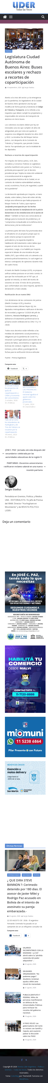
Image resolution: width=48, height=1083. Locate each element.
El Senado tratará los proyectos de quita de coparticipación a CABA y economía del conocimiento (12, 391)
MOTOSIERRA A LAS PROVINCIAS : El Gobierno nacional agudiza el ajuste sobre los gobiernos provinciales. (30, 394)
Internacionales (14, 875)
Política (8, 51)
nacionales (27, 875)
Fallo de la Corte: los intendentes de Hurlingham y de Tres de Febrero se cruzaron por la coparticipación (12, 426)
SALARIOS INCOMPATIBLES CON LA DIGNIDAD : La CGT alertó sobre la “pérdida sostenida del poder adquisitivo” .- (33, 954)
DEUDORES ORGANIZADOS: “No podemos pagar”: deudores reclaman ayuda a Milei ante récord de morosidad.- (32, 977)
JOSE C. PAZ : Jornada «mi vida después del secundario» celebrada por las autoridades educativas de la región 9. (25, 453)
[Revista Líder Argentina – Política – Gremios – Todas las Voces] (5, 17)
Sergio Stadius (29, 87)
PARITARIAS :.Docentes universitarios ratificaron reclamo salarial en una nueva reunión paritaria (23, 467)
